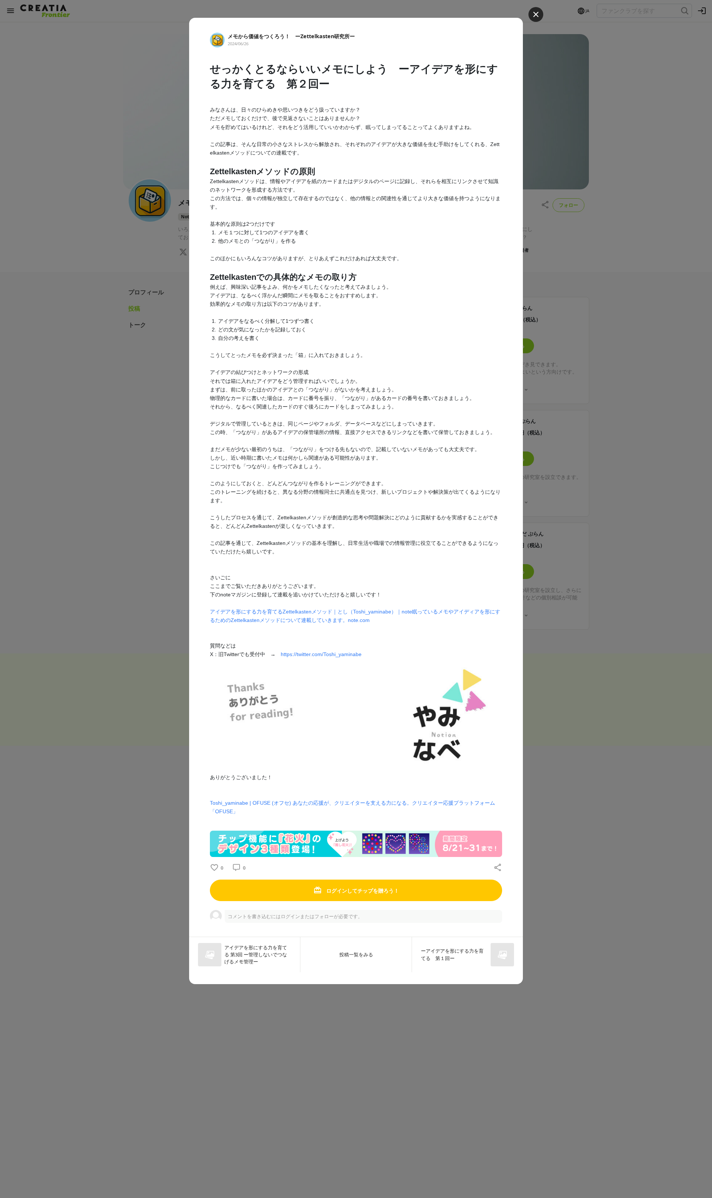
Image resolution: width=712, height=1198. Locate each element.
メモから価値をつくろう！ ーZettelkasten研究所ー (291, 36)
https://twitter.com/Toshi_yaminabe (321, 654)
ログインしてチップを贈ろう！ (362, 890)
